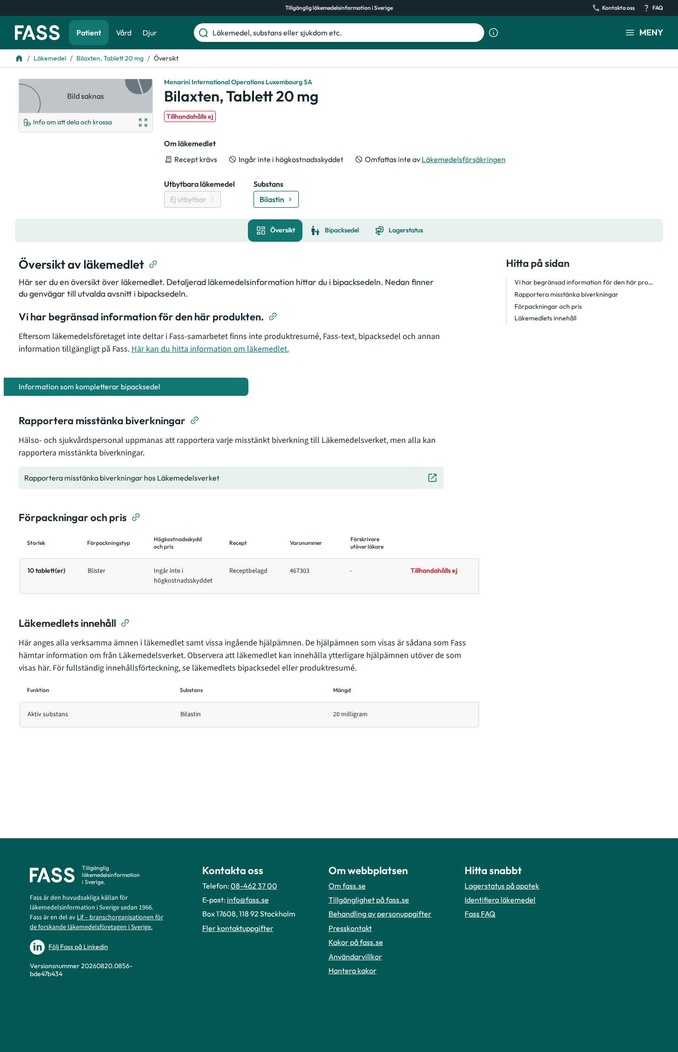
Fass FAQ (480, 913)
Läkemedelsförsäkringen (464, 159)
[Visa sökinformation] (493, 32)
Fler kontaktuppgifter (238, 928)
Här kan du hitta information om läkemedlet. (210, 349)
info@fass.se (248, 899)
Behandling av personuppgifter (380, 913)
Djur (150, 32)
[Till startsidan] (19, 58)
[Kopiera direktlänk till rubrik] (153, 264)
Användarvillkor (355, 956)
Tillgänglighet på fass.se (369, 899)
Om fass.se (347, 885)
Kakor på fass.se (356, 942)
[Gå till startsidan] (37, 33)
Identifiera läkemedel (500, 899)
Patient (88, 32)
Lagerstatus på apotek (502, 885)
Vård (123, 32)
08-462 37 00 (254, 885)
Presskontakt (350, 928)
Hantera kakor (353, 970)
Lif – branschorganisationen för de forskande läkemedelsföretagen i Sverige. (96, 922)
